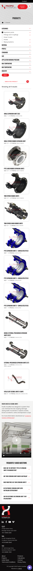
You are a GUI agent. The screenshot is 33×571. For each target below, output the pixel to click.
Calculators (21, 558)
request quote (22, 6)
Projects (4, 558)
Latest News (5, 560)
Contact (24, 1)
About (3, 556)
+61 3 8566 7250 (7, 552)
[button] (29, 567)
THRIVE (20, 568)
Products (20, 556)
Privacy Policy (22, 562)
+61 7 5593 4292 (6, 533)
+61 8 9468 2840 (7, 542)
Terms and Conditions (8, 562)
